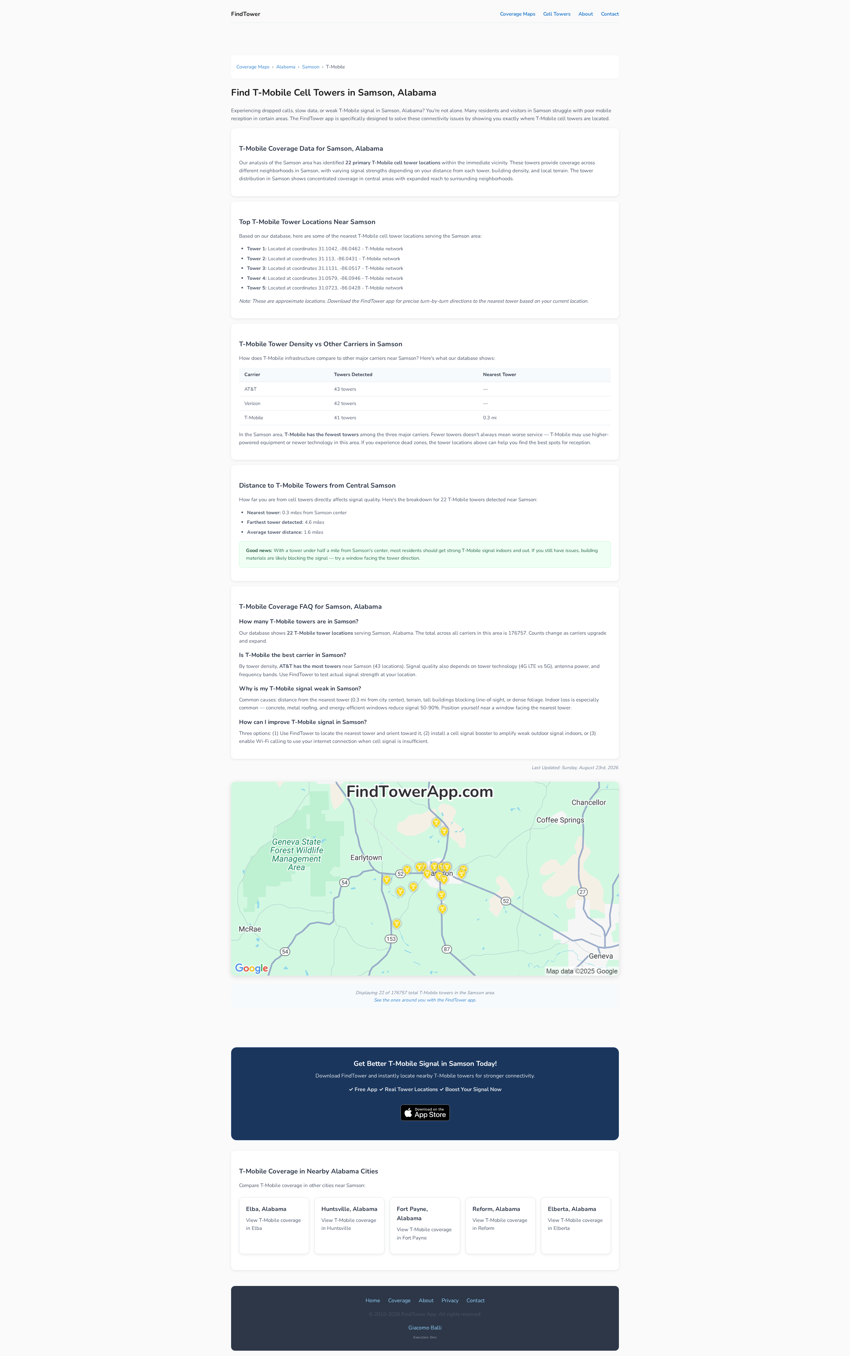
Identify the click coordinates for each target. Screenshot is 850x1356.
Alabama (286, 66)
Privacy (450, 1300)
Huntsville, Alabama (349, 1209)
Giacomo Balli (425, 1327)
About (585, 14)
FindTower (245, 14)
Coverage (399, 1300)
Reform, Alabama (496, 1209)
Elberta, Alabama (572, 1209)
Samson (310, 66)
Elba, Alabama (266, 1209)
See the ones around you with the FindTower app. (425, 1000)
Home (373, 1300)
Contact (610, 14)
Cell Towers (556, 14)
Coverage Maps (517, 14)
